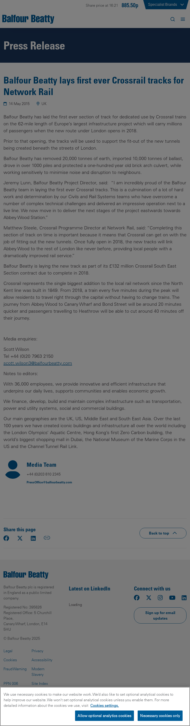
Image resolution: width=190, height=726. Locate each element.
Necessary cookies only (160, 715)
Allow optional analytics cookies (104, 715)
